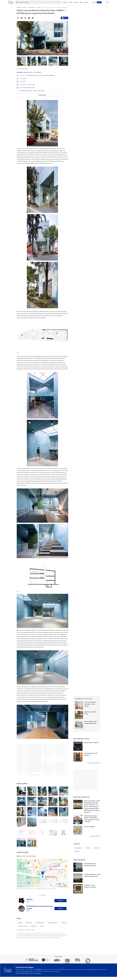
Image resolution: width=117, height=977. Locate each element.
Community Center (22, 72)
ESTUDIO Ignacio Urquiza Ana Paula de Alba (37, 75)
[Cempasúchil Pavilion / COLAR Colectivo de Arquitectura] (78, 878)
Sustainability (78, 848)
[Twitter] (21, 18)
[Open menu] (107, 2)
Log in (94, 2)
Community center (22, 926)
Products (75, 2)
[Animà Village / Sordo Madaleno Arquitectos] (78, 867)
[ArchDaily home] (11, 2)
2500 (24, 78)
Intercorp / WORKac (89, 826)
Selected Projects (40, 922)
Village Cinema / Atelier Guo (91, 742)
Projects (64, 2)
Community (64, 922)
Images (86, 2)
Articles (70, 2)
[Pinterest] (33, 18)
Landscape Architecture (26, 91)
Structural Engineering (26, 87)
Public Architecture (52, 922)
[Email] (29, 18)
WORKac (52, 75)
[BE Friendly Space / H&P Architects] (78, 756)
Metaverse (77, 851)
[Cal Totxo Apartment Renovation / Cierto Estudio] (79, 705)
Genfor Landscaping (38, 91)
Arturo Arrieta (31, 84)
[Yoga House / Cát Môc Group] (79, 715)
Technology (88, 848)
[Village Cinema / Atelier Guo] (78, 746)
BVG (34, 87)
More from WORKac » (95, 836)
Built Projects (29, 922)
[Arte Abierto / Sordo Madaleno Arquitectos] (78, 888)
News (81, 2)
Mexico (39, 72)
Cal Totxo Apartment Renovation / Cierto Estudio (90, 704)
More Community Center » (93, 762)
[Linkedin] (25, 18)
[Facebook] (18, 18)
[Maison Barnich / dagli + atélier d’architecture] (79, 725)
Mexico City (61, 148)
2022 (24, 81)
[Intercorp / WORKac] (78, 830)
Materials (97, 848)
